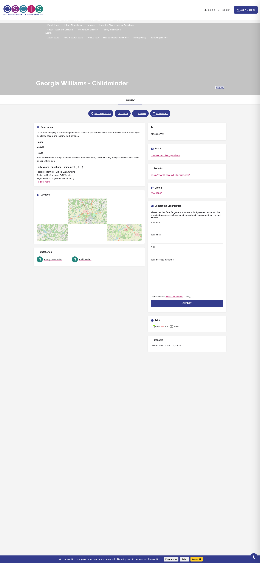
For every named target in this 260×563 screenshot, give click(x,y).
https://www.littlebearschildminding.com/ (170, 175)
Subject (154, 247)
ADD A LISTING (247, 10)
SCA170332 (156, 193)
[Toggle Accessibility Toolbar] (254, 557)
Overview (130, 100)
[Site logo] (23, 10)
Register (225, 9)
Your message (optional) (162, 260)
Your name (156, 222)
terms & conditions (174, 296)
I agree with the (170, 296)
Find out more (43, 182)
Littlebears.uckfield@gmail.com (165, 155)
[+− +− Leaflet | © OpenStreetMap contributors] (89, 220)
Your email (156, 234)
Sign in (211, 9)
